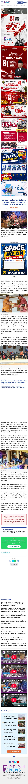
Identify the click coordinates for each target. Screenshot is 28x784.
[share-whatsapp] (15, 561)
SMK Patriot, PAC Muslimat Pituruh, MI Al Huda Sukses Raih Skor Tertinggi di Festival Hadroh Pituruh (10, 745)
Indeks (16, 5)
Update (19, 260)
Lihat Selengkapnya (13, 751)
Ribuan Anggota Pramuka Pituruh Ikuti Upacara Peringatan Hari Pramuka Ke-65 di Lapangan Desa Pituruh (10, 738)
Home (3, 5)
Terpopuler (9, 5)
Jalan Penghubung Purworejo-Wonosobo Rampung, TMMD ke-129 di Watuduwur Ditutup (10, 723)
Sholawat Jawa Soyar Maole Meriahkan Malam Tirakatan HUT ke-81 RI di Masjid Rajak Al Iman (10, 731)
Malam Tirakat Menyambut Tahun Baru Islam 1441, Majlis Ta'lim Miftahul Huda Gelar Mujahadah (14, 532)
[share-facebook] (10, 561)
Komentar (14, 564)
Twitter (16, 764)
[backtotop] (14, 757)
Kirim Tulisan (20, 2)
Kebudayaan (5, 552)
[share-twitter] (13, 561)
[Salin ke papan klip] (18, 561)
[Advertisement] (14, 404)
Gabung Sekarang (14, 546)
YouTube (19, 764)
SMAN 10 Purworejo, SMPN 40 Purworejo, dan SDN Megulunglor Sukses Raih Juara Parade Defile (10, 716)
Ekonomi (22, 5)
